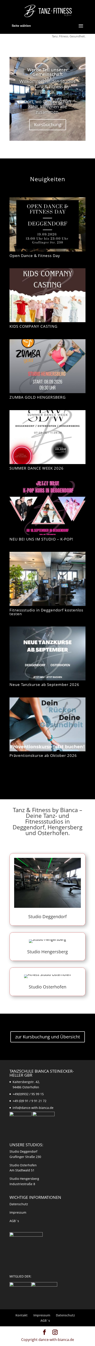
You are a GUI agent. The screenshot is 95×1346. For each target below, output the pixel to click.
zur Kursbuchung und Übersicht (47, 1037)
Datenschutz (19, 1204)
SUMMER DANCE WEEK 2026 (37, 468)
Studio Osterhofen (47, 987)
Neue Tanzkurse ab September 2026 (44, 684)
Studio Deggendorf (47, 917)
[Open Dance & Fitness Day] (48, 224)
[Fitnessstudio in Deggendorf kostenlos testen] (48, 579)
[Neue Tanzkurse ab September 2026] (48, 653)
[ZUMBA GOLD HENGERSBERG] (48, 366)
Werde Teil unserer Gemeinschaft (47, 72)
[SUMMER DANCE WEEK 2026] (48, 437)
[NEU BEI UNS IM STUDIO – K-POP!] (48, 508)
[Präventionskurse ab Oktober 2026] (48, 724)
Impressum (18, 1212)
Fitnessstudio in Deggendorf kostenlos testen (46, 611)
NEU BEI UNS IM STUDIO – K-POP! (41, 539)
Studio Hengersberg (47, 952)
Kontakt (21, 1315)
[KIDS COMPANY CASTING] (48, 295)
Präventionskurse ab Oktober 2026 (43, 755)
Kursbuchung (47, 125)
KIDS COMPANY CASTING (33, 326)
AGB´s (14, 1221)
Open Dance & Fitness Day (35, 255)
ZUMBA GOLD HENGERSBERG (38, 397)
